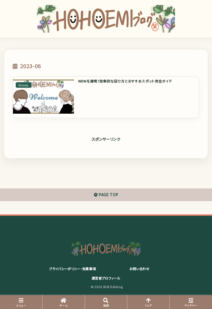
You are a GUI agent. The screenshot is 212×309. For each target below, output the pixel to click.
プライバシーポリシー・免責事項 (72, 268)
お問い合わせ (139, 268)
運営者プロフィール (106, 278)
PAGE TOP (108, 194)
